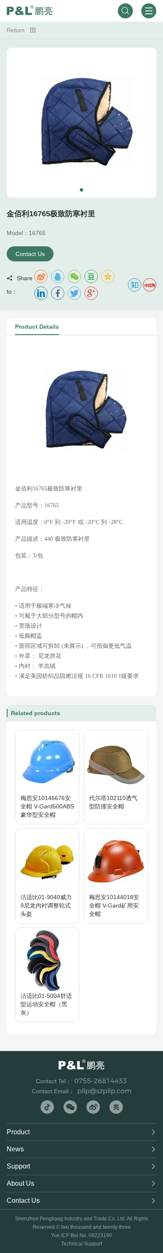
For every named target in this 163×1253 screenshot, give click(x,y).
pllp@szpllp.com (104, 1091)
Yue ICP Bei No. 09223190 (81, 1235)
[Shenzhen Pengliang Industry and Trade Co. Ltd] (30, 11)
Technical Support (81, 1244)
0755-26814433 (100, 1081)
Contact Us (30, 254)
